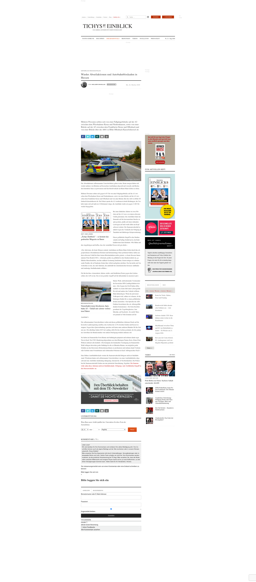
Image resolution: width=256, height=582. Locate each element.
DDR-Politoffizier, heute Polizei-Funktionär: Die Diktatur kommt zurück (164, 389)
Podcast (105, 17)
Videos (135, 38)
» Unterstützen (168, 17)
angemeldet (93, 466)
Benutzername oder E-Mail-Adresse (93, 494)
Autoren (84, 17)
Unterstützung (91, 17)
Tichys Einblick (88, 38)
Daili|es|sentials (112, 38)
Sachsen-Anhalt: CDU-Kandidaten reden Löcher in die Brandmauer (164, 317)
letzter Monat (166, 291)
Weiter (132, 430)
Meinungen (126, 38)
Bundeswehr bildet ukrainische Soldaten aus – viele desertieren (163, 307)
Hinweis (128, 461)
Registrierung (98, 490)
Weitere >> (149, 348)
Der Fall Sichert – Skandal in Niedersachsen (164, 409)
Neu (164, 285)
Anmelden (156, 17)
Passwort (84, 501)
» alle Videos (172, 354)
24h (147, 291)
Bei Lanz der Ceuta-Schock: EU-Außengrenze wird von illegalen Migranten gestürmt (164, 340)
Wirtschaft (155, 38)
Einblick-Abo (116, 17)
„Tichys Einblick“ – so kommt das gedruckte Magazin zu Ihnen (95, 238)
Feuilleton (144, 38)
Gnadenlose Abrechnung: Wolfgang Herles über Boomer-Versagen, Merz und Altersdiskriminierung (164, 400)
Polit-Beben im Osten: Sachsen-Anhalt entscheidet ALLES (159, 381)
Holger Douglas (98, 84)
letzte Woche (155, 291)
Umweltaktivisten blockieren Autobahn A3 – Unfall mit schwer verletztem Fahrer (96, 308)
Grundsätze (99, 17)
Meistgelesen (153, 285)
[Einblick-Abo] (160, 196)
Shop (110, 17)
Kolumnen (100, 38)
